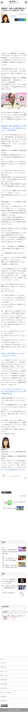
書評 (3, 573)
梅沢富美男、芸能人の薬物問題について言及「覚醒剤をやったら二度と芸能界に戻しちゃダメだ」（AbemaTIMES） (13, 128)
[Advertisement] (14, 37)
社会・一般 (8, 492)
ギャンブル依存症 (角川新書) (13, 476)
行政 (3, 556)
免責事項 (4, 700)
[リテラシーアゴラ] (5, 618)
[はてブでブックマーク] (21, 19)
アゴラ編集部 (12, 619)
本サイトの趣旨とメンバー (8, 692)
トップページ (5, 658)
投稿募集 (4, 679)
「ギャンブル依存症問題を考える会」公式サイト (14, 469)
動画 (3, 542)
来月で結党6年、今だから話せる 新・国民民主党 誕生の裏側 (9, 566)
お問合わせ (5, 688)
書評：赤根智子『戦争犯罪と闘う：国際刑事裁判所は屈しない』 (9, 587)
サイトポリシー (6, 675)
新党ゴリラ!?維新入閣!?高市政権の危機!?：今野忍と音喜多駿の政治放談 (9, 551)
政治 (3, 547)
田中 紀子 (13, 16)
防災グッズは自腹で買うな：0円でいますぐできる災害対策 (9, 559)
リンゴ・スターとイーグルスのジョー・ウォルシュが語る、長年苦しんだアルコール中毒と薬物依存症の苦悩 (13, 391)
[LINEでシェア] (24, 19)
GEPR (3, 663)
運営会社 (4, 696)
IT (3, 492)
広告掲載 (4, 684)
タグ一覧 (4, 671)
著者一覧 (4, 667)
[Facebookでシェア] (18, 19)
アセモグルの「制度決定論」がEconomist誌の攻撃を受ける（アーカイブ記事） (9, 581)
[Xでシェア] (16, 19)
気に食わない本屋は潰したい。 (9, 592)
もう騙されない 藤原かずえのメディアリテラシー (18, 616)
